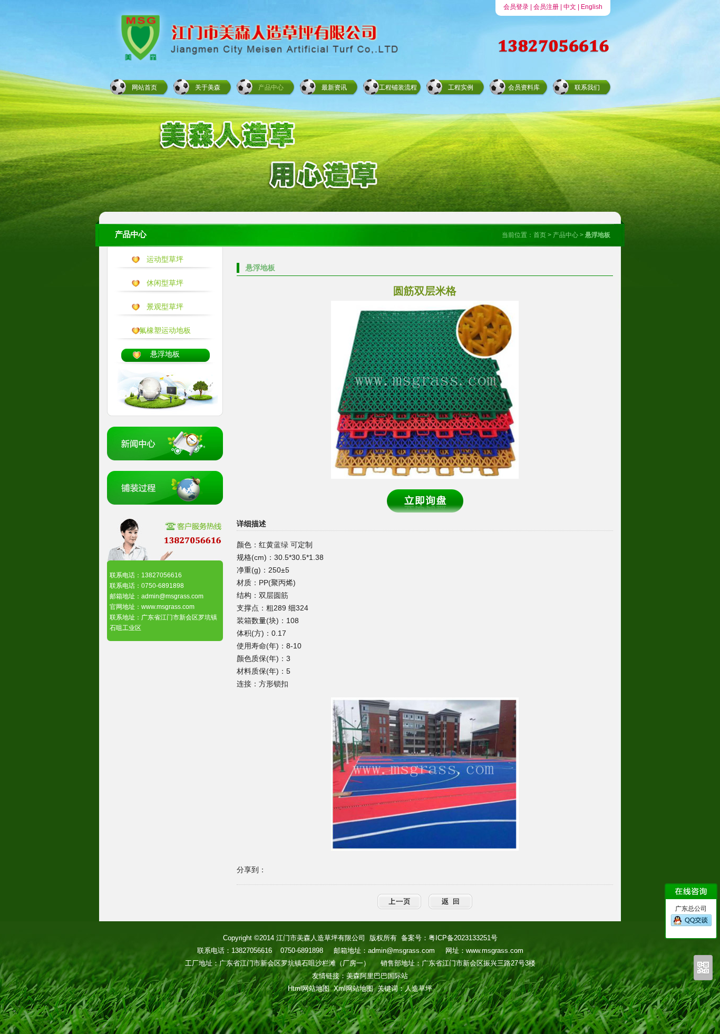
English (591, 7)
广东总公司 (691, 908)
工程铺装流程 (398, 87)
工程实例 (460, 87)
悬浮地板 (165, 354)
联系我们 (587, 87)
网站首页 (144, 87)
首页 (539, 235)
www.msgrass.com (494, 950)
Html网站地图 (308, 988)
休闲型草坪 (165, 283)
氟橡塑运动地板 (165, 330)
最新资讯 (334, 87)
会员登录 (516, 7)
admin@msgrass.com (401, 950)
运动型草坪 (165, 259)
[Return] (450, 901)
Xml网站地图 (353, 988)
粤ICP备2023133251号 (463, 938)
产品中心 (271, 87)
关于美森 (207, 87)
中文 (569, 7)
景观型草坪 (165, 306)
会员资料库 (524, 87)
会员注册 (546, 7)
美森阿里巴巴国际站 (377, 976)
